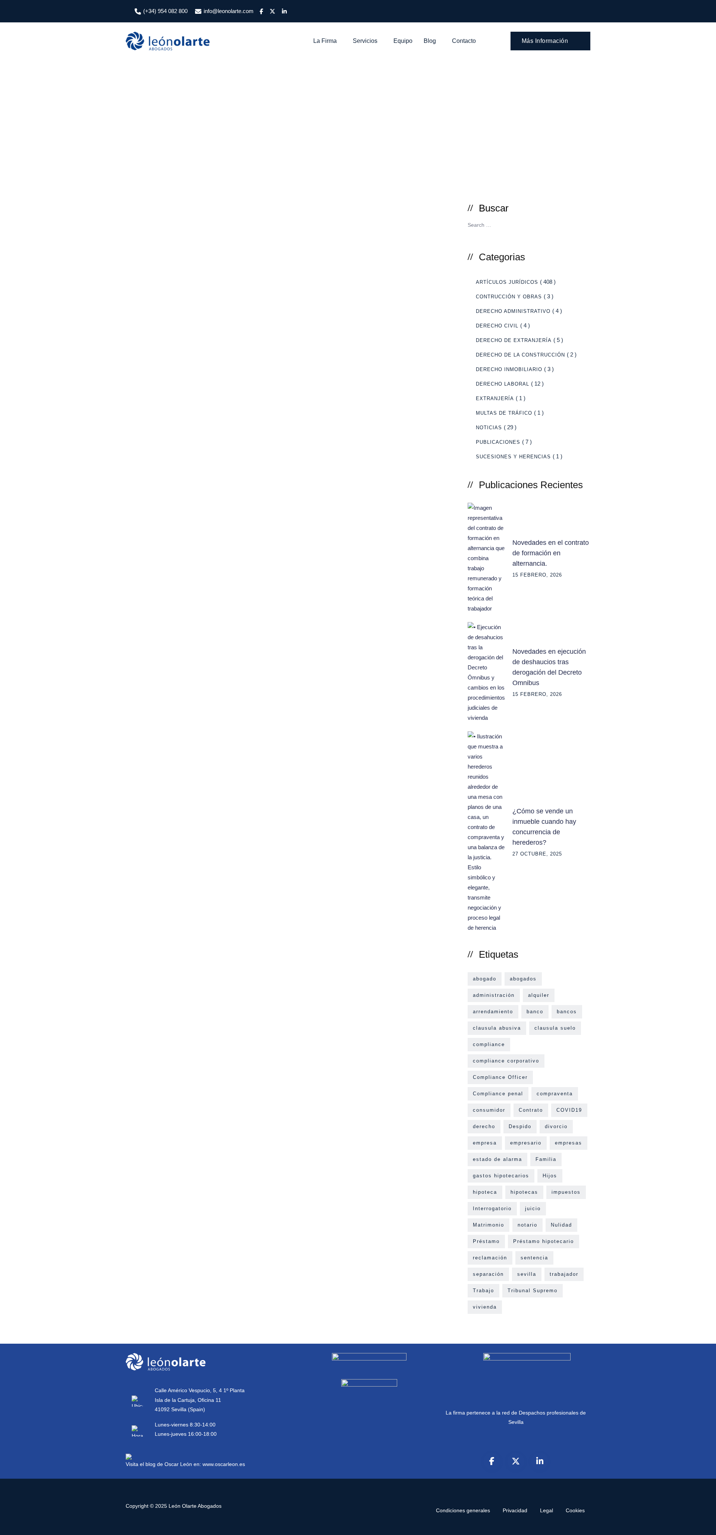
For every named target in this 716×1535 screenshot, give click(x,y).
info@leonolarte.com (229, 11)
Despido (520, 1126)
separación (488, 1274)
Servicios (365, 41)
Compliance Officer (500, 1077)
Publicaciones (498, 442)
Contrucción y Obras (509, 296)
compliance (489, 1044)
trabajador (564, 1274)
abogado (484, 979)
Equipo (402, 41)
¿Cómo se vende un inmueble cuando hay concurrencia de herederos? (544, 826)
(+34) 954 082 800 (165, 11)
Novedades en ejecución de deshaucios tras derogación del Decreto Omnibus (549, 667)
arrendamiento (493, 1011)
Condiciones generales (463, 1510)
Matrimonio (488, 1225)
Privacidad (515, 1510)
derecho (484, 1126)
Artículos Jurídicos (507, 282)
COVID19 (569, 1110)
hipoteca (485, 1192)
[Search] (494, 41)
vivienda (485, 1307)
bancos (567, 1011)
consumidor (489, 1110)
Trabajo (483, 1290)
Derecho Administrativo (513, 311)
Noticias (489, 427)
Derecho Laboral (502, 384)
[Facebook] (491, 1461)
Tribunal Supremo (533, 1290)
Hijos (550, 1175)
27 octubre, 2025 (537, 854)
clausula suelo (555, 1028)
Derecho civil (497, 326)
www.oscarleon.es (223, 1464)
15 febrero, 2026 (537, 575)
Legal (546, 1510)
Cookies (575, 1510)
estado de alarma (497, 1159)
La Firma (325, 41)
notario (527, 1225)
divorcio (556, 1126)
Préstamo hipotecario (543, 1241)
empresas (568, 1143)
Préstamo (486, 1241)
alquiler (538, 995)
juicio (533, 1208)
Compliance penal (498, 1093)
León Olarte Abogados (195, 1506)
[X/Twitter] (515, 1461)
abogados (523, 979)
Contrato (531, 1110)
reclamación (490, 1258)
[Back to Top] (700, 1522)
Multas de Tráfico (504, 413)
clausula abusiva (497, 1028)
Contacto (464, 41)
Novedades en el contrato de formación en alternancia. (550, 553)
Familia (546, 1159)
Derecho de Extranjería (514, 340)
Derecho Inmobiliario (509, 369)
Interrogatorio (492, 1208)
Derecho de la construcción (520, 355)
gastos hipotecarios (501, 1175)
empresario (525, 1143)
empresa (485, 1143)
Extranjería (495, 398)
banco (535, 1011)
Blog (430, 41)
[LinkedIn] (539, 1461)
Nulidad (561, 1225)
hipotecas (524, 1192)
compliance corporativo (506, 1061)
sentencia (534, 1258)
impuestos (566, 1192)
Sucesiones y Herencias (513, 456)
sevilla (526, 1274)
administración (494, 995)
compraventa (555, 1093)
